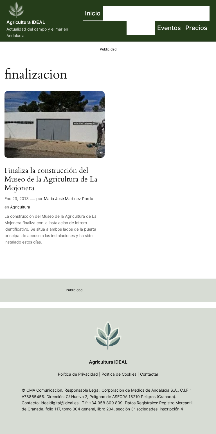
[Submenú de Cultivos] (173, 13)
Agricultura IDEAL (25, 22)
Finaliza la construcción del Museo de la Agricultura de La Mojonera (50, 179)
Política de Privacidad (78, 374)
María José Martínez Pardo (68, 198)
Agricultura (20, 207)
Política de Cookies (119, 374)
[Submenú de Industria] (208, 13)
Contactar (149, 374)
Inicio (92, 13)
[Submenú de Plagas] (153, 28)
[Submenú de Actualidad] (141, 13)
